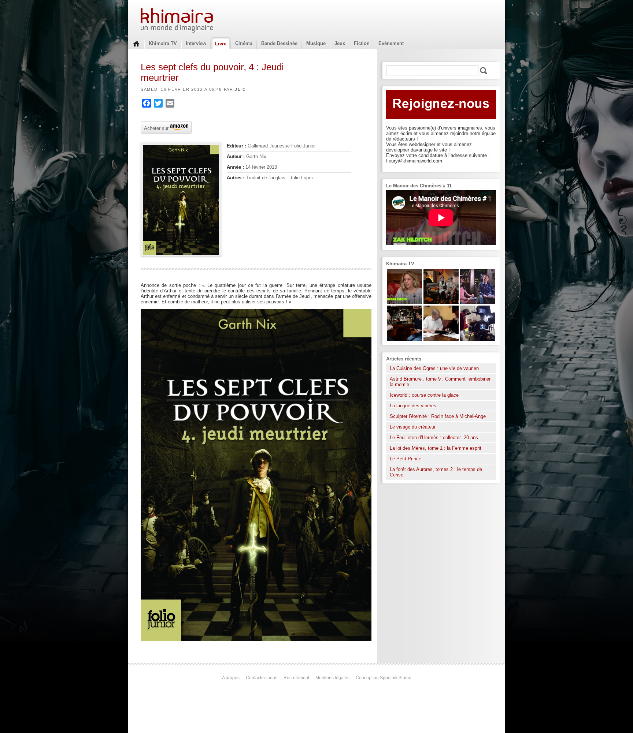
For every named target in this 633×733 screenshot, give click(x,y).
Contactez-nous (261, 678)
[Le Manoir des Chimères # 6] (404, 339)
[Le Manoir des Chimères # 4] (441, 339)
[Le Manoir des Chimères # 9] (404, 302)
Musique (316, 43)
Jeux (339, 43)
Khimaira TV (163, 43)
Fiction (362, 43)
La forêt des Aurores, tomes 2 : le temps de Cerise (436, 472)
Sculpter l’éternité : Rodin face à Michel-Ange (438, 416)
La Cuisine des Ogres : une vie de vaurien (434, 368)
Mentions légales (332, 678)
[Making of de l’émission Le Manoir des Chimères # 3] (477, 339)
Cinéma (243, 43)
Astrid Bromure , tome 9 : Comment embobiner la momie (440, 381)
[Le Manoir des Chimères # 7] (441, 302)
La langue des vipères (413, 405)
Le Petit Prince (405, 458)
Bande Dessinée (279, 43)
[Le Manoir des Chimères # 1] (477, 302)
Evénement (391, 43)
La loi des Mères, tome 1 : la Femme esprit (435, 448)
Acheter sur (155, 127)
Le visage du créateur (413, 427)
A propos (231, 678)
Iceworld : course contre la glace (424, 395)
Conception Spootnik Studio (383, 678)
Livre (220, 43)
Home (136, 43)
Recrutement (296, 678)
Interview (196, 43)
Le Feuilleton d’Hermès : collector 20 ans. (435, 437)
